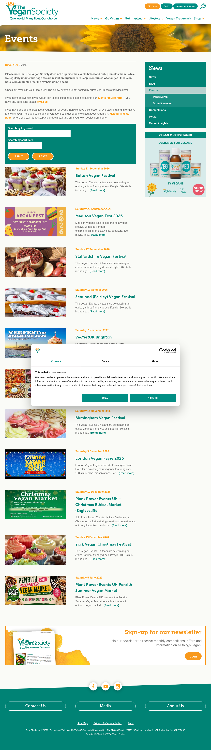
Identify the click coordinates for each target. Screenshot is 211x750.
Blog (152, 83)
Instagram (118, 686)
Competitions (157, 110)
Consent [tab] (56, 361)
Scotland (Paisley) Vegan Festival (105, 296)
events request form (109, 97)
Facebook (93, 686)
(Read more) (97, 190)
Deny (105, 397)
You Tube (105, 686)
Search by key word (20, 128)
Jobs (131, 723)
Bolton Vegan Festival (95, 175)
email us (42, 101)
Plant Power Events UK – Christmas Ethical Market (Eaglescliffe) (98, 504)
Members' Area (185, 6)
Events (153, 90)
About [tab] (155, 361)
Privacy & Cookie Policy (107, 723)
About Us (175, 706)
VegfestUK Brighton (93, 337)
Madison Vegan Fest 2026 (99, 216)
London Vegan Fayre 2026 (99, 458)
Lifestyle (155, 18)
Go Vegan (112, 18)
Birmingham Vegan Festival (100, 418)
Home (8, 65)
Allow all (153, 397)
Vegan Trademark (178, 18)
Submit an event (163, 103)
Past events (160, 96)
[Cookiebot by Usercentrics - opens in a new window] (161, 350)
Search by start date (20, 140)
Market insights (158, 123)
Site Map (82, 723)
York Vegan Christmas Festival (103, 544)
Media (152, 116)
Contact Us (35, 706)
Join (166, 6)
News (95, 18)
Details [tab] (106, 361)
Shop (198, 18)
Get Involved (134, 18)
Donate (152, 6)
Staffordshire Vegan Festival (100, 256)
